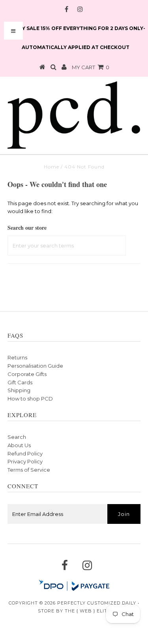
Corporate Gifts (27, 374)
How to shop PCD (30, 398)
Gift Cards (19, 382)
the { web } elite (88, 611)
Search (16, 437)
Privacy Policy (25, 461)
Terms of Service (28, 470)
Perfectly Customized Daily (96, 603)
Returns (17, 357)
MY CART (90, 67)
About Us (19, 445)
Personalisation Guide (35, 366)
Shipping (18, 390)
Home (51, 167)
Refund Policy (25, 453)
